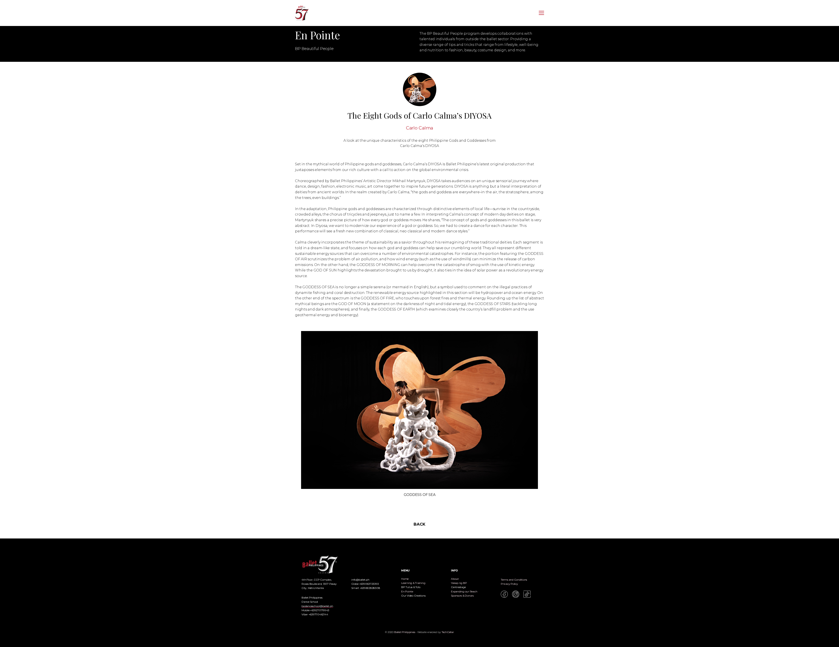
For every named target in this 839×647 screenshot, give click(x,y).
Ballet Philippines (404, 632)
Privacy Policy (509, 583)
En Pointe (407, 591)
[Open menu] (541, 12)
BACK (419, 524)
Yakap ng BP (459, 583)
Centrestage (458, 587)
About (455, 578)
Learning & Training (413, 583)
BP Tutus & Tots (410, 587)
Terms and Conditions (514, 579)
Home (405, 578)
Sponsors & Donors (462, 595)
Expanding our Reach (464, 591)
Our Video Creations (413, 595)
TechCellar (448, 632)
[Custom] (527, 594)
